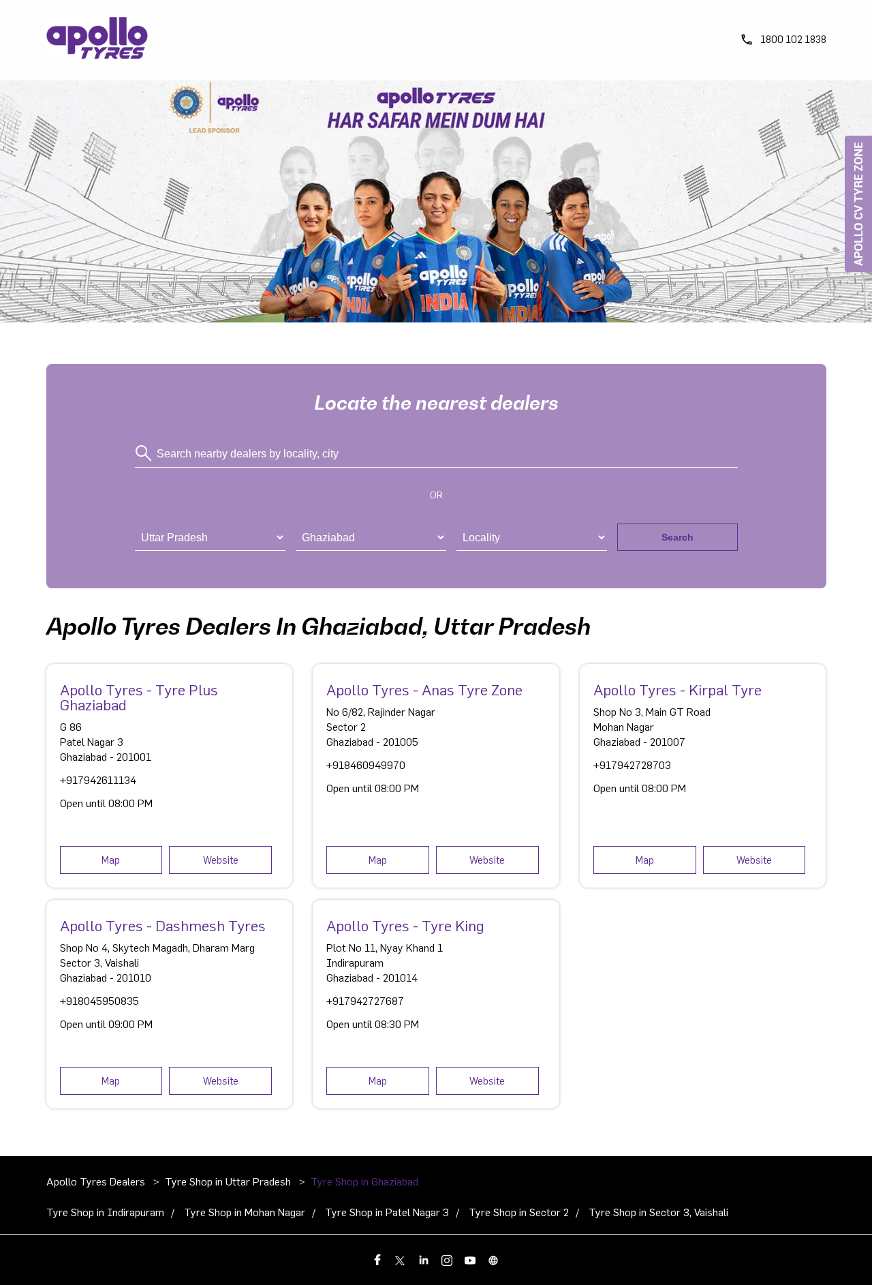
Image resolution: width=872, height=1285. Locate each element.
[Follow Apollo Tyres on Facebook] (378, 1259)
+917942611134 (98, 780)
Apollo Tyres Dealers (97, 1182)
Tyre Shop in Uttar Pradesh (228, 1182)
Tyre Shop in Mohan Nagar (244, 1212)
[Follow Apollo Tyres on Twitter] (401, 1259)
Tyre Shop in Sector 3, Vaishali (658, 1212)
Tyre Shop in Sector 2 (519, 1212)
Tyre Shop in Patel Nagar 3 (387, 1212)
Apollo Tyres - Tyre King (405, 926)
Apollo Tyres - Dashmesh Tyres (163, 926)
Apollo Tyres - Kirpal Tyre (677, 690)
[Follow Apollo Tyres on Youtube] (470, 1259)
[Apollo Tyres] (97, 40)
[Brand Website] (493, 1259)
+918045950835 (99, 1001)
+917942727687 (365, 1001)
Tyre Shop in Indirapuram (105, 1212)
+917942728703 (632, 765)
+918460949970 (365, 765)
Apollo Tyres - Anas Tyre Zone (424, 690)
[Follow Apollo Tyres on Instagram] (447, 1259)
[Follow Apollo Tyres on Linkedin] (424, 1259)
